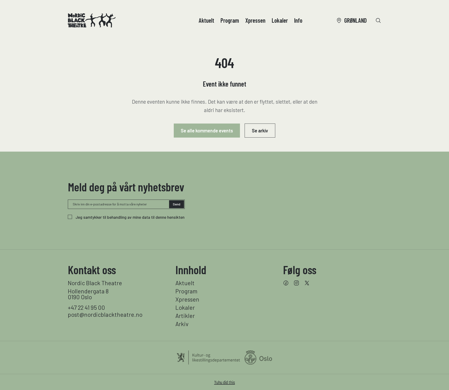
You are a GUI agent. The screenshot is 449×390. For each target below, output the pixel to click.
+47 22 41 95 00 (86, 307)
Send (176, 204)
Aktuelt (206, 20)
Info (298, 20)
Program (230, 20)
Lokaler (280, 20)
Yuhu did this (224, 382)
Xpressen (255, 20)
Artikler (185, 316)
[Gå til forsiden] (92, 20)
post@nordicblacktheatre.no (105, 314)
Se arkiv (260, 130)
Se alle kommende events (207, 130)
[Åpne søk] (378, 20)
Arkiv (181, 324)
